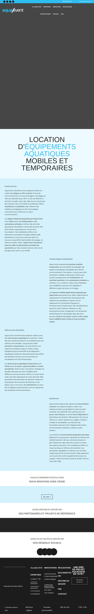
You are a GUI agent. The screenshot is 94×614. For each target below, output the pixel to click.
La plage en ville (35, 579)
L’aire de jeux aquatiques (34, 587)
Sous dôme (47, 590)
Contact (56, 14)
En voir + (47, 497)
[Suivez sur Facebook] (4, 2)
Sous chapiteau (49, 593)
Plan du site (64, 607)
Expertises (47, 6)
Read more (12, 35)
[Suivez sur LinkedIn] (7, 2)
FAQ (62, 14)
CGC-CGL (83, 607)
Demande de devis (79, 581)
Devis (85, 10)
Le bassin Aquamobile (50, 576)
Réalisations (67, 6)
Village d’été (36, 6)
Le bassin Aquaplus (50, 579)
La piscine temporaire (34, 582)
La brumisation (35, 591)
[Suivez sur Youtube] (13, 2)
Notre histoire (45, 14)
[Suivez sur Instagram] (10, 2)
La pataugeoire (35, 594)
